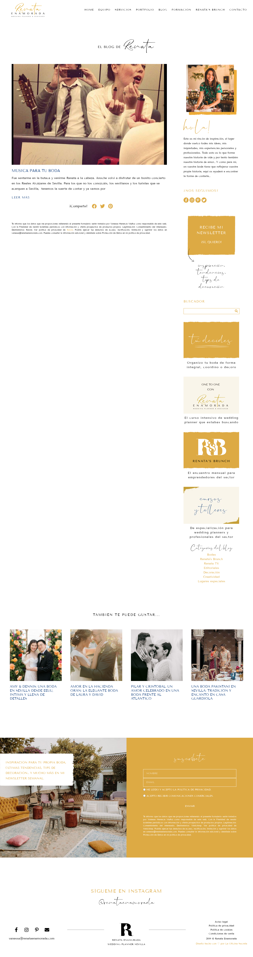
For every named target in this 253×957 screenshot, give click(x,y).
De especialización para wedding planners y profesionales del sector (211, 532)
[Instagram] (191, 199)
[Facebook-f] (186, 199)
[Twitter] (204, 199)
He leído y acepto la (179, 789)
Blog (163, 9)
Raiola (70, 230)
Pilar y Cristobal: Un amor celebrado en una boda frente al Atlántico (155, 692)
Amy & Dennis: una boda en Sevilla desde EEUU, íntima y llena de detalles (33, 692)
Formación (181, 9)
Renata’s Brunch (210, 9)
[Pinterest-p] (197, 199)
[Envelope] (46, 929)
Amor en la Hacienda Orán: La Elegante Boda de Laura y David (94, 690)
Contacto (238, 9)
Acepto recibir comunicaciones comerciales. (180, 795)
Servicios (123, 9)
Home (89, 9)
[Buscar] (236, 311)
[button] (94, 206)
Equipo (104, 9)
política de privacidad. (194, 789)
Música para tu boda (36, 170)
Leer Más (21, 197)
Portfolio (145, 9)
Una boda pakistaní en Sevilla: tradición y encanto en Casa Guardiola (213, 692)
